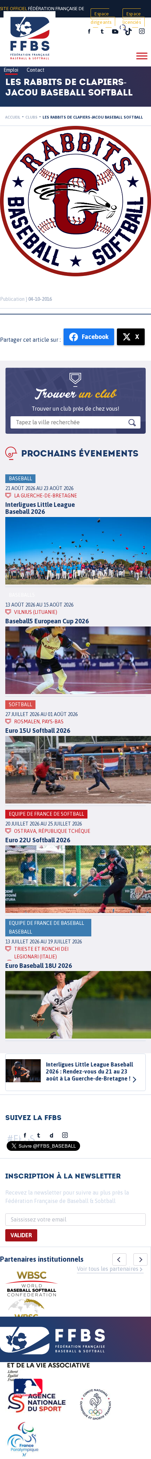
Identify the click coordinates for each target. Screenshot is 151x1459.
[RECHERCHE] (122, 27)
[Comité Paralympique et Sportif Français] (22, 1440)
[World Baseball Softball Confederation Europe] (26, 1315)
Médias (68, 32)
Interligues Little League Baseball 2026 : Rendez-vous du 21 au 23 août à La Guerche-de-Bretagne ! (89, 1071)
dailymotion (51, 1135)
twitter (102, 31)
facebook (89, 31)
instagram (142, 31)
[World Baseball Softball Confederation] (31, 1285)
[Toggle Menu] (141, 55)
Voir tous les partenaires (107, 1269)
